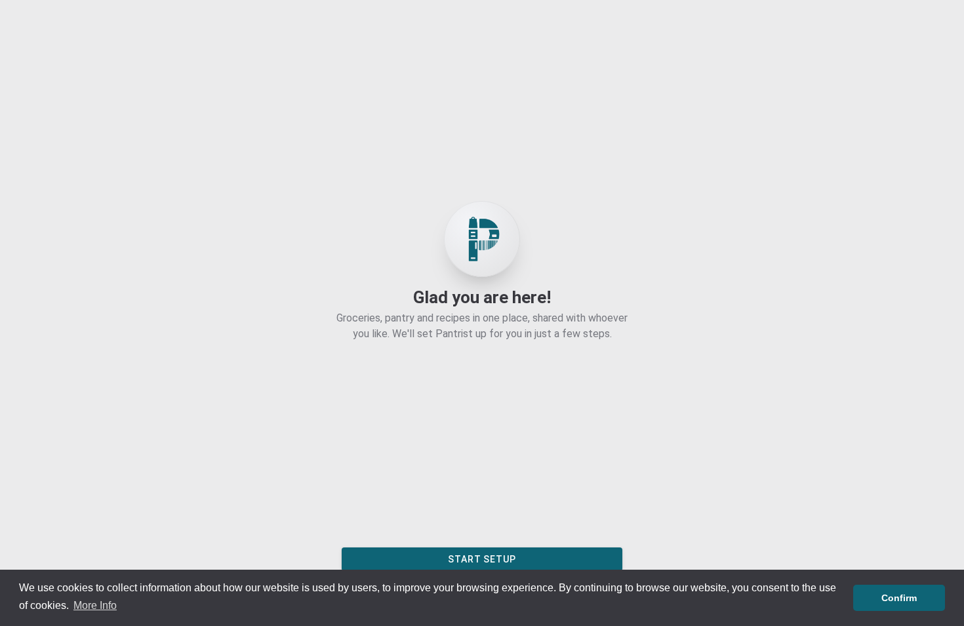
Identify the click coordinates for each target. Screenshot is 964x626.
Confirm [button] (899, 598)
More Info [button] (95, 605)
